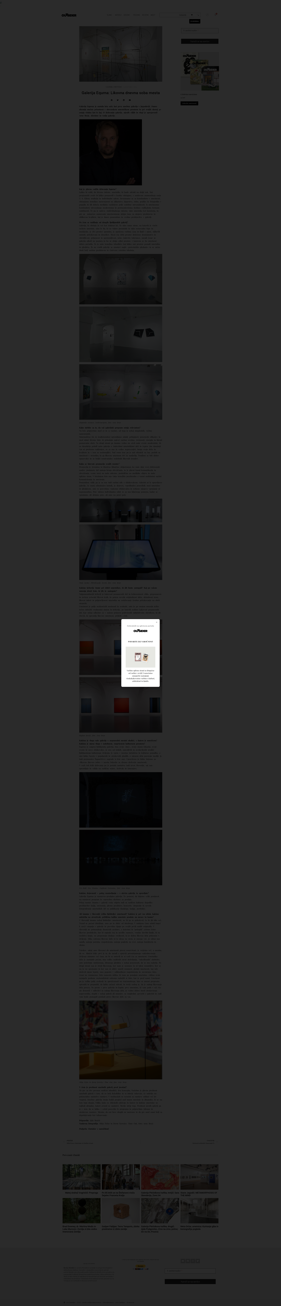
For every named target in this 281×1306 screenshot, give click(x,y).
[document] (140, 653)
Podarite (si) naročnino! (140, 641)
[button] (157, 622)
